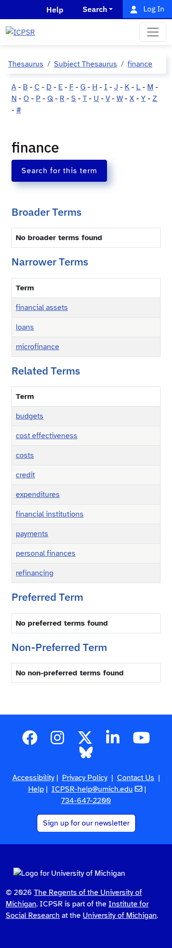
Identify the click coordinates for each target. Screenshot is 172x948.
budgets (29, 416)
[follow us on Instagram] (57, 741)
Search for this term (59, 171)
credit (25, 475)
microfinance (37, 347)
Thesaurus (25, 64)
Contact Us (135, 778)
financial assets (42, 307)
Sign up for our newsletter (86, 823)
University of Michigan (120, 915)
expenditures (38, 494)
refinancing (35, 573)
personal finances (45, 553)
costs (25, 455)
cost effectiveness (46, 436)
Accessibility (33, 778)
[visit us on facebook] (29, 741)
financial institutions (50, 514)
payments (32, 534)
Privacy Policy (85, 778)
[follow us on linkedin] (112, 741)
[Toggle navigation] (153, 32)
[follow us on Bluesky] (86, 756)
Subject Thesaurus (85, 64)
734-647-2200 (86, 800)
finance (140, 64)
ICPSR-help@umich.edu (92, 789)
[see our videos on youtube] (141, 741)
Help (36, 789)
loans (25, 327)
